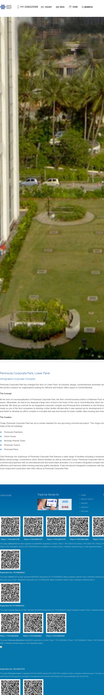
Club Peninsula (6, 456)
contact (85, 507)
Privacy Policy (87, 499)
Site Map (84, 511)
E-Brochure (6, 495)
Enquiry (48, 7)
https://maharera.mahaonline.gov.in (71, 547)
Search (88, 7)
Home (75, 7)
